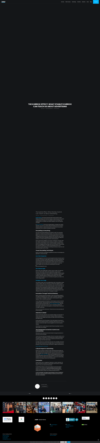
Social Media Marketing (49, 170)
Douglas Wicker (57, 170)
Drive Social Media (40, 348)
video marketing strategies (55, 427)
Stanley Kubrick (38, 341)
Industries (83, 1)
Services (62, 1)
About (88, 1)
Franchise (79, 1)
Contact (95, 1)
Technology (74, 1)
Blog (91, 1)
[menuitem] (63, 2)
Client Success (68, 1)
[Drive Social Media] (3, 2)
